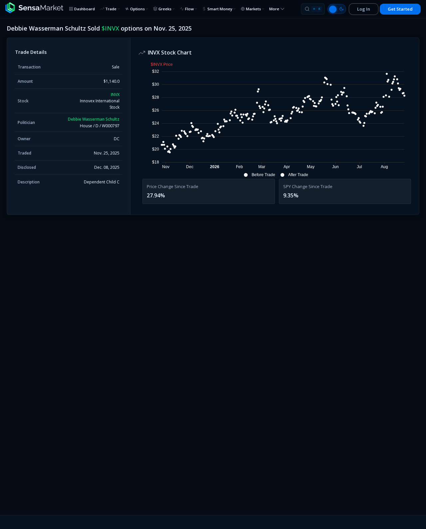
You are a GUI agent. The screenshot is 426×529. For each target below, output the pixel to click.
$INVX (110, 28)
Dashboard (84, 8)
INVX (115, 94)
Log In (363, 9)
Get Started (400, 9)
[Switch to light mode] (336, 9)
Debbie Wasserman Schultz (93, 119)
